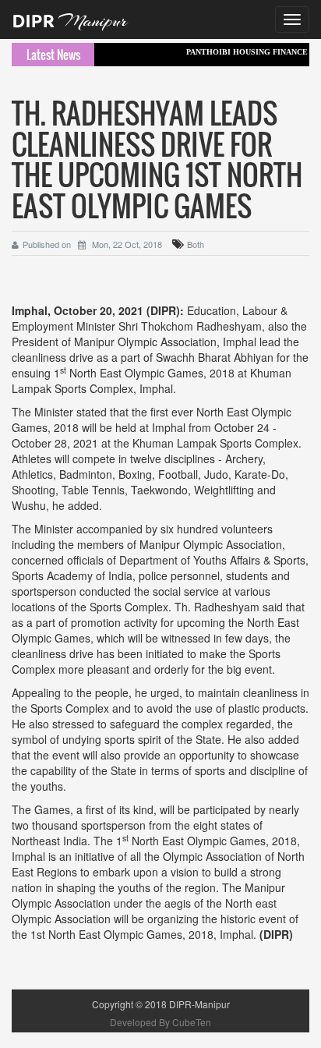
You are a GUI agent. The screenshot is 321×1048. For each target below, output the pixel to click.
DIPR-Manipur (198, 1004)
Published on (47, 244)
